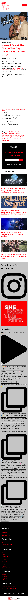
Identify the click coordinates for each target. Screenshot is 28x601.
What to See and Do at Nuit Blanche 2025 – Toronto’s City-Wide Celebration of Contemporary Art (13, 190)
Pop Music (5, 138)
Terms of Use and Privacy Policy (10, 588)
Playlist (22, 137)
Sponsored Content (7, 544)
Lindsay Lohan (11, 137)
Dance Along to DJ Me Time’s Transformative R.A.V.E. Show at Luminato (12, 234)
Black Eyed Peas (10, 132)
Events (3, 563)
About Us (4, 564)
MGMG (17, 137)
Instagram (4, 578)
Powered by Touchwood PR (14, 593)
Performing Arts (6, 556)
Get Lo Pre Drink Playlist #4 (7, 109)
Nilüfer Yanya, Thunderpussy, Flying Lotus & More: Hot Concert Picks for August (13, 256)
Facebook (4, 576)
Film (3, 552)
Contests (4, 546)
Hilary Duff (17, 135)
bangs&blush (18, 109)
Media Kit (4, 542)
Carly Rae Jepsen (20, 132)
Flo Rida (17, 133)
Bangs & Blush (16, 70)
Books (3, 558)
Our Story (4, 532)
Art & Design (5, 559)
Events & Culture (6, 42)
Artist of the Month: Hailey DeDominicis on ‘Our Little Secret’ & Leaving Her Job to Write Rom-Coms (13, 212)
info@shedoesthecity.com (8, 586)
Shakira (11, 138)
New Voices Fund (6, 535)
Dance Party (11, 133)
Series (3, 554)
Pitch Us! (4, 534)
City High (4, 133)
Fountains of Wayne (8, 135)
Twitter (4, 574)
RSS (3, 579)
